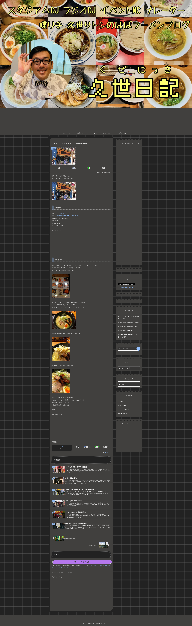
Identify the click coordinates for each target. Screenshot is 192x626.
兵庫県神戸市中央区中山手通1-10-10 (67, 216)
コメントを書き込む (82, 562)
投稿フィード (122, 405)
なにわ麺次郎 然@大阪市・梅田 (127, 326)
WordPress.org (122, 413)
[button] (103, 167)
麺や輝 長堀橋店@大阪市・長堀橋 (128, 322)
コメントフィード (123, 409)
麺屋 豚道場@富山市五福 (125, 330)
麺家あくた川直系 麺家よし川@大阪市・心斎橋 (128, 336)
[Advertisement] (96, 119)
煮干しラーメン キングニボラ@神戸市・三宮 (128, 318)
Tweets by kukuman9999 (125, 287)
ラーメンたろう (60, 213)
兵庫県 (54, 442)
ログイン (120, 401)
